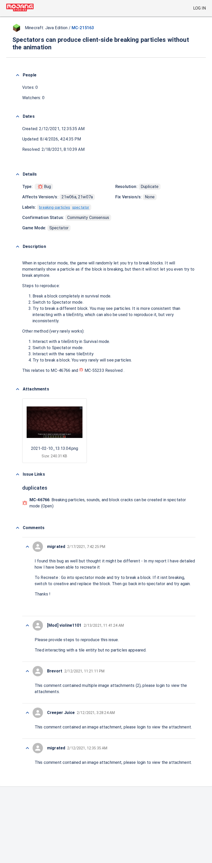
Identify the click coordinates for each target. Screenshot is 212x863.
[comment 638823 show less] (27, 748)
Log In (199, 8)
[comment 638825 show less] (27, 713)
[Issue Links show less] (17, 474)
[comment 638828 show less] (27, 547)
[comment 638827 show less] (27, 625)
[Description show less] (17, 246)
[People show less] (17, 75)
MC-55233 (94, 370)
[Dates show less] (17, 116)
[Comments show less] (17, 528)
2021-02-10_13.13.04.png (54, 448)
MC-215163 (83, 27)
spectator (80, 207)
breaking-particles (54, 207)
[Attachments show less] (17, 389)
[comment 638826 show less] (27, 671)
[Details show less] (17, 174)
